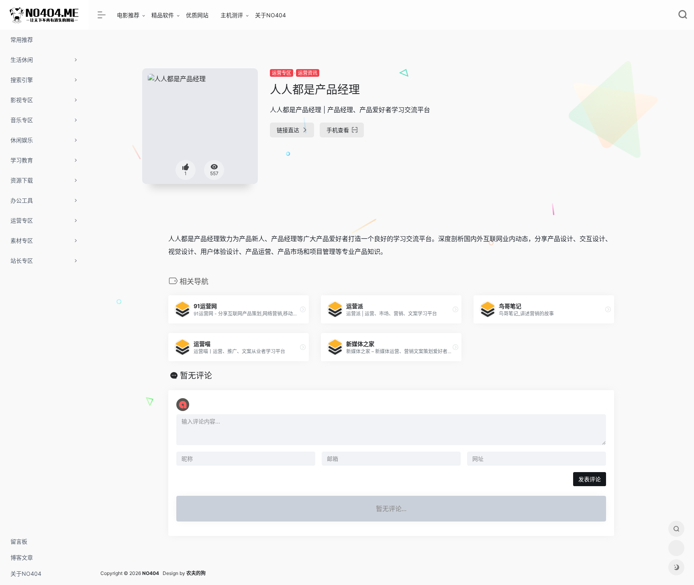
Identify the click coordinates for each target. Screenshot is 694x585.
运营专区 (281, 73)
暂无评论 (196, 375)
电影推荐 (128, 15)
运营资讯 (307, 73)
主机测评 (231, 15)
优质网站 (197, 15)
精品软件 (162, 15)
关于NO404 (270, 15)
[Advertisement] (561, 124)
